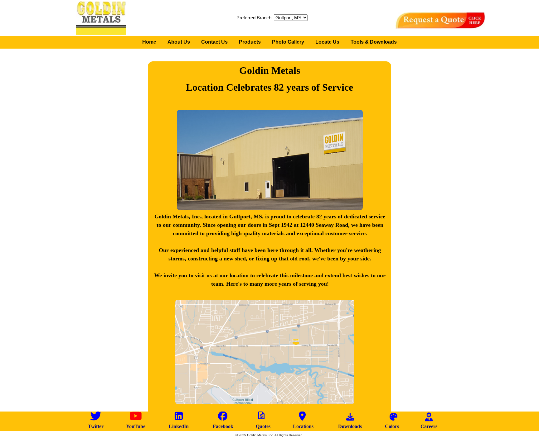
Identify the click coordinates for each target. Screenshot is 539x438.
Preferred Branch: (255, 17)
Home (149, 42)
